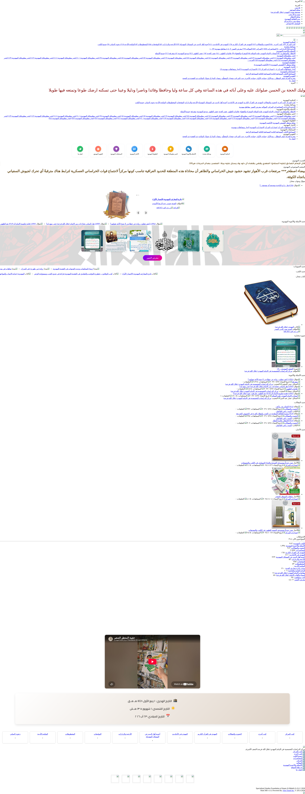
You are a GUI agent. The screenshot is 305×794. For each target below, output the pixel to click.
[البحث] (278, 35)
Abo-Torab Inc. (288, 790)
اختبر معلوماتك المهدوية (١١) (64, 58)
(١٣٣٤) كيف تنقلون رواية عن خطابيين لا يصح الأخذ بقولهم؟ (194, 224)
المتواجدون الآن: (298, 539)
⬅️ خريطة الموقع (298, 767)
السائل (295, 384)
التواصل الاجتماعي (293, 24)
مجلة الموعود (295, 10)
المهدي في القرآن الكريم (240, 44)
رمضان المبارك (215, 78)
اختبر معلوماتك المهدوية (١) (284, 58)
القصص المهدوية (276, 65)
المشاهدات (263, 382)
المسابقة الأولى (289, 74)
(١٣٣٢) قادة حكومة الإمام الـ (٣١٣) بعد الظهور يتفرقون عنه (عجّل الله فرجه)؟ (66, 224)
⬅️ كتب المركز (299, 752)
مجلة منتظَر (290, 65)
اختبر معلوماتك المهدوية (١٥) (265, 60)
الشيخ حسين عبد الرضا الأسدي (164, 203)
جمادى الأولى (261, 78)
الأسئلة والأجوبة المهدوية (286, 51)
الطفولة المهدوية (288, 62)
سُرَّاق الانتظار (16, 274)
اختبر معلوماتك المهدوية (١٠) (87, 58)
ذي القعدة (194, 78)
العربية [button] (298, 1)
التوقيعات (153, 44)
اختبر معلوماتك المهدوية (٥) (197, 58)
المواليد (247, 49)
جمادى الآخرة (250, 78)
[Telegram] (302, 28)
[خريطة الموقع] (287, 28)
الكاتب (295, 411)
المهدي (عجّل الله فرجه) (284, 327)
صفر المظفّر (280, 78)
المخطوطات (141, 44)
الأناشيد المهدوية (261, 65)
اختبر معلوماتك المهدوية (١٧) (220, 118)
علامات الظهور (224, 53)
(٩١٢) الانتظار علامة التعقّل (283, 421)
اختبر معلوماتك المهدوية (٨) (132, 58)
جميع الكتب (102, 44)
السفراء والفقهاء (240, 53)
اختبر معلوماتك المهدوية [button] (286, 114)
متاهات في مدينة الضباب (62, 269)
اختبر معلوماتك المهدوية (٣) (241, 58)
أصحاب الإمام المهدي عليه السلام (262, 53)
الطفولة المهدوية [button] (288, 121)
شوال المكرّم (203, 78)
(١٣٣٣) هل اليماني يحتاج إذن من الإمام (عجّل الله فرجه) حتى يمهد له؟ (134, 224)
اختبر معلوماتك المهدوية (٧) (154, 58)
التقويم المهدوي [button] (289, 134)
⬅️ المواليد (300, 763)
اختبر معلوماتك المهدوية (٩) (110, 58)
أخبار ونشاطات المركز (284, 69)
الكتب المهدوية (299, 543)
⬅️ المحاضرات (299, 758)
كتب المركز (289, 44)
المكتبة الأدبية (128, 44)
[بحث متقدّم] (281, 35)
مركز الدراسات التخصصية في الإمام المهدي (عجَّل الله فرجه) (268, 371)
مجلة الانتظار (295, 17)
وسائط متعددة (289, 47)
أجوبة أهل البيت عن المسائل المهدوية (290, 557)
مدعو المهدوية (182, 53)
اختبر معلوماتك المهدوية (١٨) (197, 118)
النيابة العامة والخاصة (296, 571)
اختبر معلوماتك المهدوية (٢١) (128, 118)
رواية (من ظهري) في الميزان (93, 269)
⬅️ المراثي (300, 761)
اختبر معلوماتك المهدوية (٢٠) (151, 118)
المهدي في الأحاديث (218, 44)
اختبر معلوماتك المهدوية (286, 56)
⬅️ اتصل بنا (300, 770)
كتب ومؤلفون (299, 577)
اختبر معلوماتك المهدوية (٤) (219, 58)
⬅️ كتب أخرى (299, 754)
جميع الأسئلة (160, 53)
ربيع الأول (271, 78)
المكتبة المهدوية (289, 42)
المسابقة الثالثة (264, 74)
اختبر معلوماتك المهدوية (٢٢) (105, 118)
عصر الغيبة (209, 53)
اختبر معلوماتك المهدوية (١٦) (243, 118)
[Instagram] (297, 28)
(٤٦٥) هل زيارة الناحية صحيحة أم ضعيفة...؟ (276, 185)
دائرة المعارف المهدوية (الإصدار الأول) (167, 199)
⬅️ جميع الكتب (299, 756)
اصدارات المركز (265, 69)
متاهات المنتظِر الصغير (284, 497)
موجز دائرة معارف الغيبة (295, 568)
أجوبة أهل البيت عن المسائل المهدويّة (192, 44)
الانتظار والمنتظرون (286, 53)
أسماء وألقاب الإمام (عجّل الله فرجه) (290, 575)
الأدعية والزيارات (168, 44)
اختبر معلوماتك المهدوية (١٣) (19, 58)
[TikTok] (290, 28)
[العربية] (302, 96)
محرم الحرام (290, 78)
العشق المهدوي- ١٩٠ (285, 369)
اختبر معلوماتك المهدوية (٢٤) (60, 118)
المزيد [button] (293, 83)
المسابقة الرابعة (252, 74)
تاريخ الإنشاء (285, 382)
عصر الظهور (196, 53)
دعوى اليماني (113, 44)
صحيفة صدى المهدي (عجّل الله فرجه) (285, 12)
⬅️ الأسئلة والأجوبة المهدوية (294, 765)
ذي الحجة (186, 78)
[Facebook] (304, 28)
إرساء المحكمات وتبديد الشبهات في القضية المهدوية (134, 269)
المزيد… (251, 60)
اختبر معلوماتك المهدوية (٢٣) (83, 118)
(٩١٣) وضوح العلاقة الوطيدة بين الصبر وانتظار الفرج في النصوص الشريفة (265, 414)
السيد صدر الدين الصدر (283, 329)
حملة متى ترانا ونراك (292, 21)
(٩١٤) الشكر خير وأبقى (285, 407)
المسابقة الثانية (277, 74)
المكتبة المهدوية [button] (289, 100)
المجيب (277, 384)
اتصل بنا (292, 81)
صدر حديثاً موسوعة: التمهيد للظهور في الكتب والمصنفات (271, 530)
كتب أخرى (276, 44)
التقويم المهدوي (289, 76)
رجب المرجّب (239, 78)
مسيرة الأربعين (294, 14)
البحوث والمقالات (261, 44)
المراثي (257, 49)
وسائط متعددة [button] (289, 105)
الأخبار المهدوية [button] (289, 125)
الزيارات (281, 49)
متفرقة (170, 53)
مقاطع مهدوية (218, 49)
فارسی (297, 8)
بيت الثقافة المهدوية (292, 19)
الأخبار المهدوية (289, 67)
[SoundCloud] (292, 28)
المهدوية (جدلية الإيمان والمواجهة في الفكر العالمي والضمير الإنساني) (58, 274)
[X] (299, 28)
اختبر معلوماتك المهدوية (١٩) (174, 118)
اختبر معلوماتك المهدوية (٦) (175, 58)
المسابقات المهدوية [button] (287, 130)
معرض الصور (234, 49)
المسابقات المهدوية (287, 72)
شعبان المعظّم (227, 78)
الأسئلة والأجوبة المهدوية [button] (286, 109)
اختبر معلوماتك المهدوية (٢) (263, 58)
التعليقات (247, 382)
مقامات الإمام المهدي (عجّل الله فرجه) (290, 573)
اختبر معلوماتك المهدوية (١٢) (42, 58)
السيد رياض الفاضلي (284, 411)
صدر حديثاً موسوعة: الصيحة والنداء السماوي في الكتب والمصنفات (267, 463)
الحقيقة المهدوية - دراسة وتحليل (31, 269)
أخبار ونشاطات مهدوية (230, 69)
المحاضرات (269, 49)
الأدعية (291, 49)
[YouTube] (294, 28)
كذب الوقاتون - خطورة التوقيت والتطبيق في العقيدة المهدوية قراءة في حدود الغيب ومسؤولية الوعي (134, 274)
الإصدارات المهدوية (249, 69)
